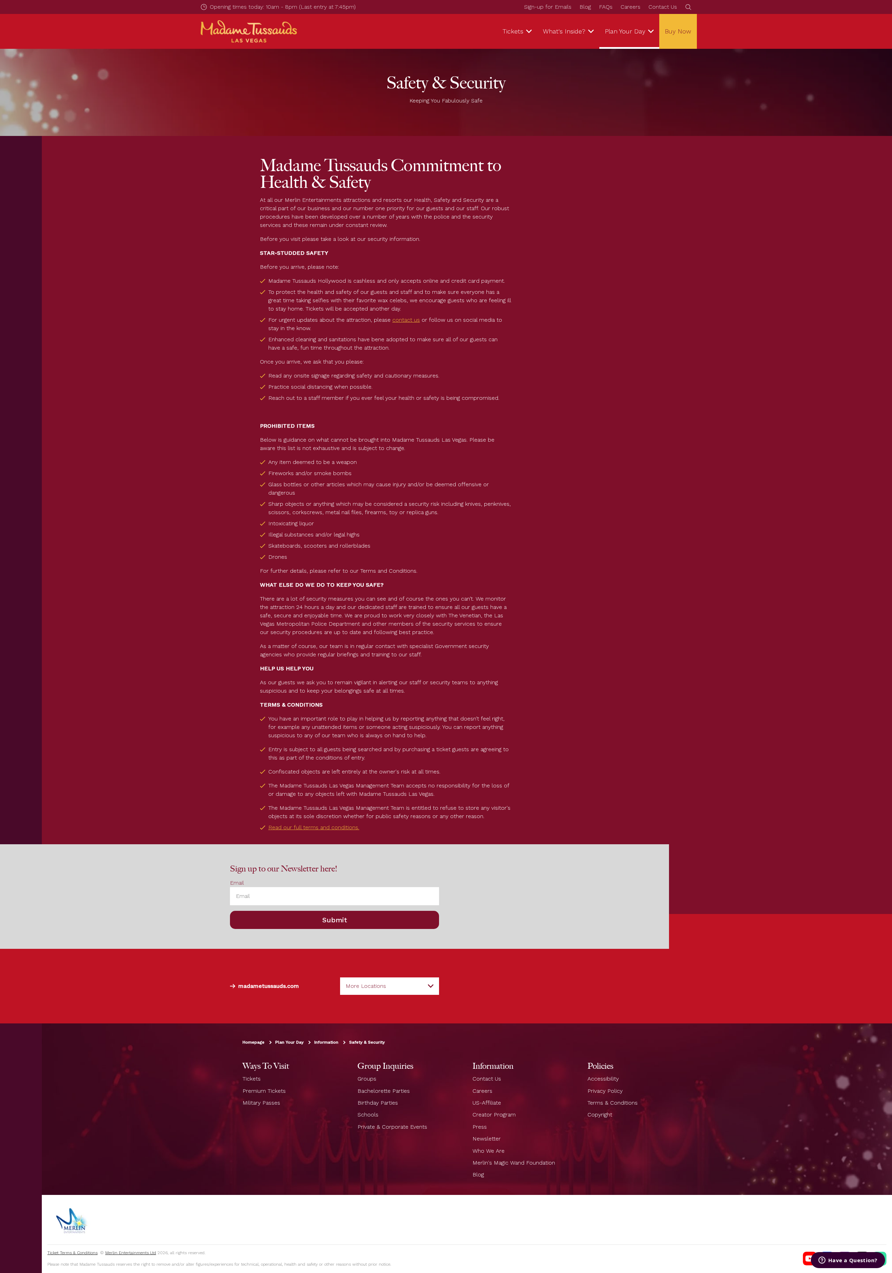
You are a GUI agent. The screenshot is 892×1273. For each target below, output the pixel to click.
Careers (630, 6)
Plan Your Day (289, 1042)
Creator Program (494, 1114)
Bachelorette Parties (383, 1091)
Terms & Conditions (612, 1102)
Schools (367, 1114)
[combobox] (389, 986)
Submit (334, 920)
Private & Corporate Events (392, 1126)
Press (479, 1126)
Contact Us (662, 6)
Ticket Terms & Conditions (72, 1252)
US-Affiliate (486, 1102)
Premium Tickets (264, 1091)
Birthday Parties (377, 1102)
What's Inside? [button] (564, 31)
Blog (585, 6)
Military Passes (261, 1102)
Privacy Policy (605, 1091)
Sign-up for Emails (547, 6)
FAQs (606, 6)
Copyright (599, 1114)
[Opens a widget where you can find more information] (848, 1261)
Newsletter (486, 1138)
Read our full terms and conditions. (313, 827)
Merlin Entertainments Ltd (130, 1252)
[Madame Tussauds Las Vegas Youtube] (810, 1259)
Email (237, 882)
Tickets (252, 1078)
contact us (406, 320)
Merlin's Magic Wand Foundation (513, 1162)
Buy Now (678, 31)
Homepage (253, 1042)
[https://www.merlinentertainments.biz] (72, 1219)
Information (326, 1042)
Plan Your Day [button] (625, 31)
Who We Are (488, 1151)
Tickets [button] (512, 31)
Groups (366, 1078)
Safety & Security (367, 1042)
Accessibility (603, 1078)
